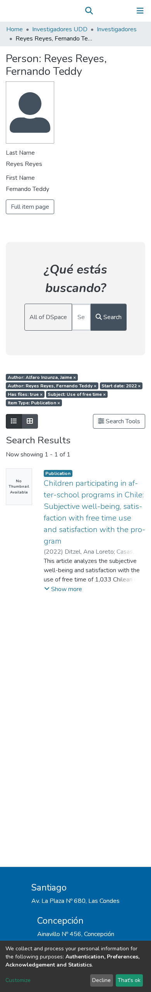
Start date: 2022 (121, 386)
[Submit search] (89, 10)
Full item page (30, 207)
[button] (100, 10)
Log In (116, 11)
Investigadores (117, 29)
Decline (101, 980)
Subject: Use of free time (77, 394)
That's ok (129, 980)
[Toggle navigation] (140, 11)
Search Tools (122, 421)
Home (14, 29)
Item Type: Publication (34, 403)
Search (112, 317)
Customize (18, 980)
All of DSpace (48, 317)
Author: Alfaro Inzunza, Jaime (42, 377)
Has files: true (25, 394)
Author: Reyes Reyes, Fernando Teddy (52, 386)
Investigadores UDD (60, 29)
